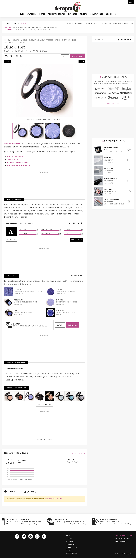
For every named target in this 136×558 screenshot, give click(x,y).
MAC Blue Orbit (12, 143)
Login (131, 2)
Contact (69, 538)
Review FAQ (70, 544)
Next (83, 61)
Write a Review (78, 453)
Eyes (31, 40)
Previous (80, 61)
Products (15, 40)
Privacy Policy (72, 547)
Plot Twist (60, 290)
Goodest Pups (121, 541)
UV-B (15, 310)
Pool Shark (18, 300)
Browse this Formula (18, 165)
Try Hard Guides (122, 538)
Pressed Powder (53, 40)
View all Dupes (77, 276)
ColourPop (7, 30)
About (68, 535)
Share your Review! (54, 498)
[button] (22, 14)
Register (72, 325)
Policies (69, 541)
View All (24, 23)
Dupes (65, 56)
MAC (6, 51)
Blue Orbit (14, 47)
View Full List (113, 103)
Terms (68, 550)
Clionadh (7, 28)
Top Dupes (12, 159)
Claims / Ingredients (17, 162)
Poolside (17, 290)
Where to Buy (78, 56)
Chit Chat (59, 300)
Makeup (24, 40)
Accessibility (71, 553)
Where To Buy (76, 240)
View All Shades (45, 405)
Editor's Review (15, 156)
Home (6, 40)
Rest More (60, 310)
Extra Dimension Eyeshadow (28, 51)
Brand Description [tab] (14, 368)
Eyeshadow (39, 40)
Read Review (11, 240)
